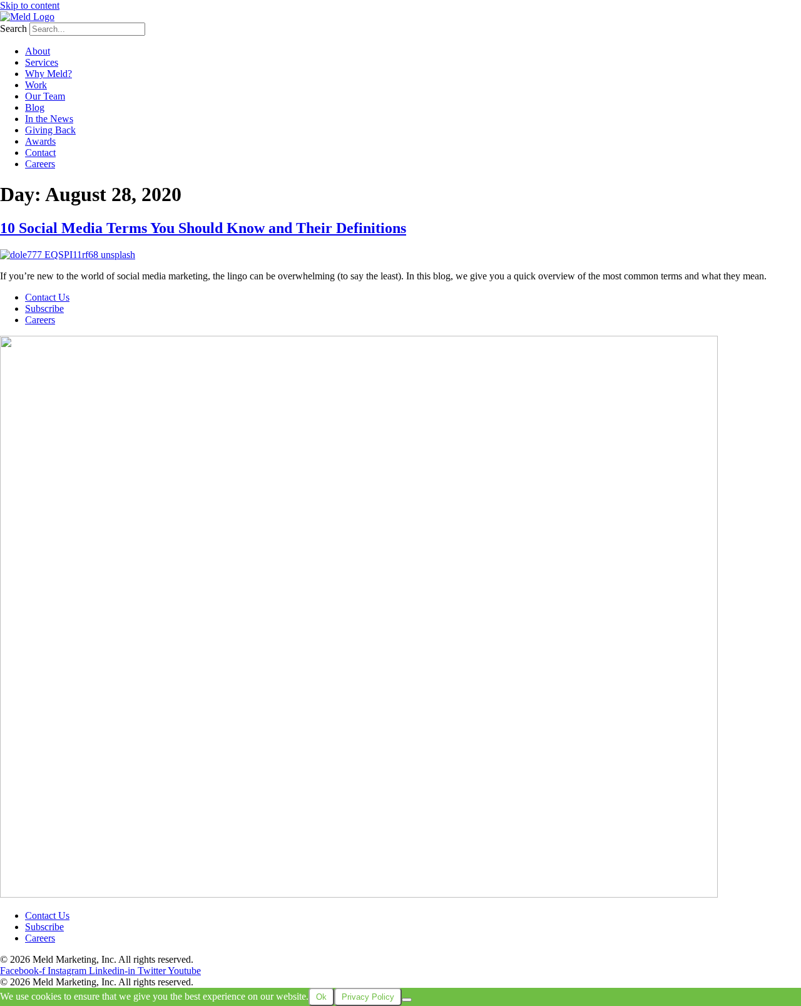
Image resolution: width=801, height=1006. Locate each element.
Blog (34, 107)
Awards (40, 141)
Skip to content (29, 5)
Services (41, 62)
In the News (49, 118)
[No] (407, 1000)
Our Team (45, 96)
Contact (40, 152)
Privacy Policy (224, 959)
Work (36, 85)
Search (13, 28)
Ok (321, 997)
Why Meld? (48, 73)
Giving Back (50, 130)
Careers (40, 163)
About (37, 51)
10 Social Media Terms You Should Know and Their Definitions (203, 228)
